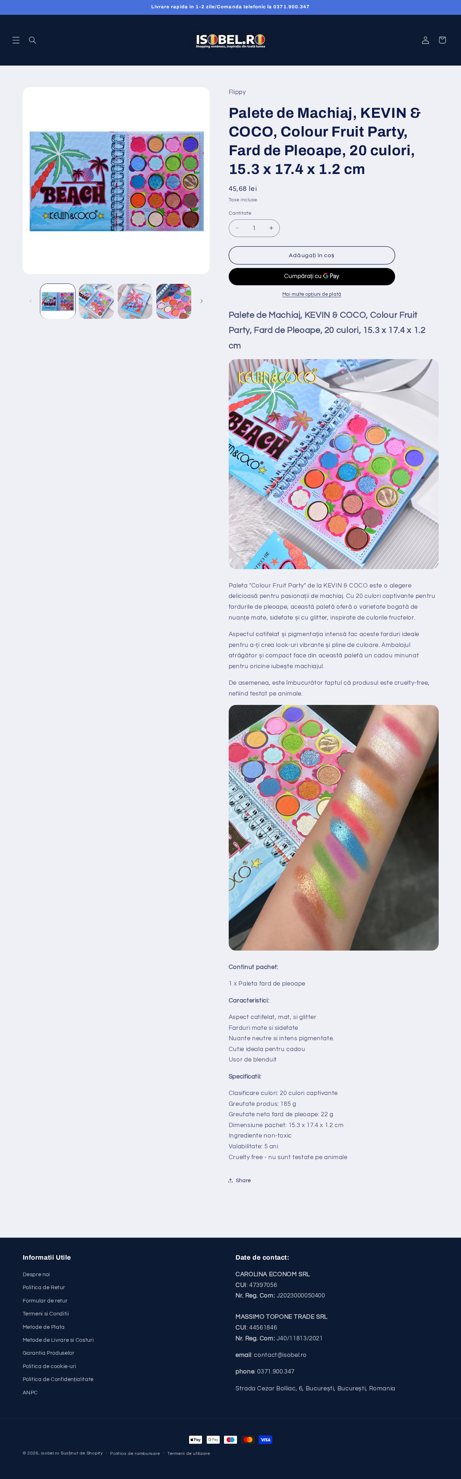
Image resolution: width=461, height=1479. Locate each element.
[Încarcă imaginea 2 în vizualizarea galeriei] (96, 301)
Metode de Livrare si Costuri (58, 1340)
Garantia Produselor (49, 1353)
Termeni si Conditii (46, 1314)
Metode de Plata (44, 1327)
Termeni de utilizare (188, 1454)
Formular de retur (45, 1301)
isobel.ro (50, 1453)
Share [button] (243, 1180)
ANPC (30, 1392)
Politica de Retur (44, 1287)
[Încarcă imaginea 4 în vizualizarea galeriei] (173, 301)
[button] (16, 40)
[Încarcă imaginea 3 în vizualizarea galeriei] (135, 301)
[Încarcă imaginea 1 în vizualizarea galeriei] (57, 301)
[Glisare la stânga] (31, 301)
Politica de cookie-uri (49, 1366)
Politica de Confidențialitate (58, 1379)
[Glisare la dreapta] (202, 301)
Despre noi (36, 1274)
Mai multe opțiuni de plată (311, 294)
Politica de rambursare (135, 1454)
